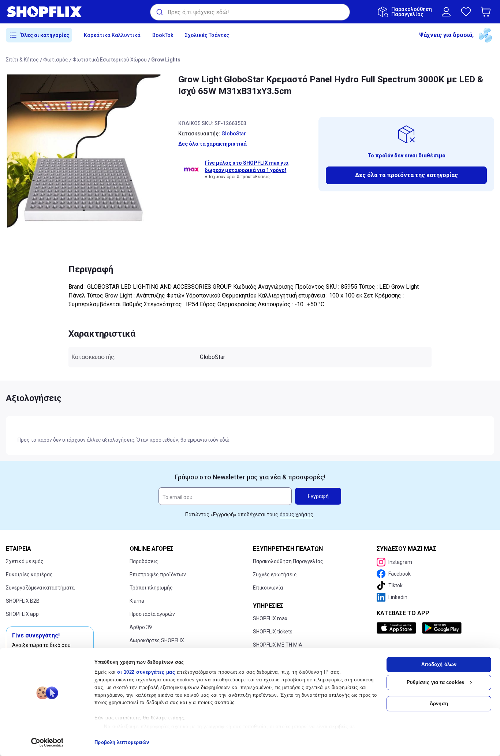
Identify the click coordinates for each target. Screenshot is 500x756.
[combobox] (250, 12)
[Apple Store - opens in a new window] (398, 628)
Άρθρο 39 (141, 627)
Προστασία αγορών (152, 614)
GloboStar (233, 133)
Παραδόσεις (144, 561)
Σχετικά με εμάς (25, 561)
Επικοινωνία (268, 588)
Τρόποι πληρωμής (151, 588)
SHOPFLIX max (270, 618)
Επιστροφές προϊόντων (158, 574)
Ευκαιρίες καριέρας (29, 574)
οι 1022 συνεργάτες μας (146, 672)
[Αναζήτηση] (159, 12)
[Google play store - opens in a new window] (441, 628)
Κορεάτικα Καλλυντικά (112, 35)
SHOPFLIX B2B (23, 601)
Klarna (137, 601)
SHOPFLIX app (22, 614)
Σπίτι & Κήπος (22, 60)
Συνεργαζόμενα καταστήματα (40, 588)
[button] (487, 11)
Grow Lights (165, 60)
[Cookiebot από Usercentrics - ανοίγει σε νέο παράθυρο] (47, 742)
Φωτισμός (55, 60)
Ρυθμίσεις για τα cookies (435, 682)
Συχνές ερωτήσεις (275, 574)
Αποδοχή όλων (438, 664)
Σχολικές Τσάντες (207, 35)
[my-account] (446, 11)
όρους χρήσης (296, 514)
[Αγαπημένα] (465, 11)
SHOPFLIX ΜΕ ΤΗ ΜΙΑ (277, 645)
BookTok (162, 35)
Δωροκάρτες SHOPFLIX (157, 640)
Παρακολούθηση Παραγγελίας (288, 561)
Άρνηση (439, 703)
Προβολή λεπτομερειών (121, 742)
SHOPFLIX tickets (272, 632)
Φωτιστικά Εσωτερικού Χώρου (109, 60)
